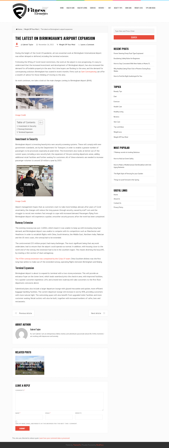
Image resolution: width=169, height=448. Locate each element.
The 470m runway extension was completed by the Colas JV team (42, 258)
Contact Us (117, 203)
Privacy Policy (118, 207)
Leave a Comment (87, 44)
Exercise (93, 8)
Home (62, 8)
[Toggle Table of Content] (39, 122)
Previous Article (25, 313)
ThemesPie (77, 445)
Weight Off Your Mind (31, 29)
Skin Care (128, 8)
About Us (117, 199)
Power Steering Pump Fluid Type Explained (128, 53)
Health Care (70, 8)
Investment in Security (27, 126)
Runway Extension (25, 129)
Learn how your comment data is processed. (54, 438)
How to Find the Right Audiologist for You (128, 76)
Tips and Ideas (150, 8)
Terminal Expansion (25, 132)
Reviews (101, 8)
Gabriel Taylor (28, 44)
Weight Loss (138, 8)
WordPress (100, 445)
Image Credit (20, 115)
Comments (20, 390)
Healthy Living (82, 8)
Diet (109, 8)
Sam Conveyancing (88, 71)
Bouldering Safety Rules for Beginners (127, 58)
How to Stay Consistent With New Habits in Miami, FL (132, 64)
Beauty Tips (118, 8)
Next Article (96, 313)
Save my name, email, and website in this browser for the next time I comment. (46, 423)
